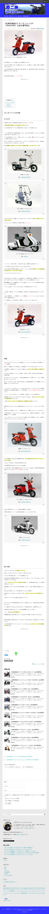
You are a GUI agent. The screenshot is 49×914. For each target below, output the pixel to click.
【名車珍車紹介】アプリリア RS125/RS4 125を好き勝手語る (19, 756)
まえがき (8, 103)
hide (11, 100)
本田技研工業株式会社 (26, 177)
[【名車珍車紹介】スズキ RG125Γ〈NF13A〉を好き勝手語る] (7, 699)
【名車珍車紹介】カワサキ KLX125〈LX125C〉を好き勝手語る (26, 721)
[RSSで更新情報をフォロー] (12, 661)
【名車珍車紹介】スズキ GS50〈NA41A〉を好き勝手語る (25, 737)
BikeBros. (26, 256)
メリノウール (29, 893)
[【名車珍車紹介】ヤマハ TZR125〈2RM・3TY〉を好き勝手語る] (7, 674)
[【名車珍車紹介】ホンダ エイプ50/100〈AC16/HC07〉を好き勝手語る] (7, 715)
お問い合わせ (19, 834)
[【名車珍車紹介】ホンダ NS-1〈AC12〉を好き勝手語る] (7, 707)
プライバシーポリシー (22, 910)
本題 (7, 105)
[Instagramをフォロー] (7, 661)
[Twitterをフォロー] (5, 661)
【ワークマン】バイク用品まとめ (29, 909)
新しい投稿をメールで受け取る (12, 800)
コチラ (28, 828)
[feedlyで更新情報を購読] (10, 661)
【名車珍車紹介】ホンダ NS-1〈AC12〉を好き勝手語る (24, 704)
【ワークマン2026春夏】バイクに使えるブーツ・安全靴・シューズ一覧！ (20, 850)
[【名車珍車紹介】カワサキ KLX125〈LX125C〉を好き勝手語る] (7, 724)
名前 (5, 781)
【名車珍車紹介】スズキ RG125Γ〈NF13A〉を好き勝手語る (25, 696)
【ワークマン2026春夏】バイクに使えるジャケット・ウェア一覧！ (18, 854)
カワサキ (25, 888)
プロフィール (38, 909)
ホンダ (35, 663)
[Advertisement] (24, 88)
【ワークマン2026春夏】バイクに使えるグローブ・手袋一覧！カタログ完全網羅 (21, 852)
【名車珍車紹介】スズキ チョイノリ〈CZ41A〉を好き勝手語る (26, 745)
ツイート (5, 860)
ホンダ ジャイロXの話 (9, 102)
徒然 (5, 866)
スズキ (11, 890)
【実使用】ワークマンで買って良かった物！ (14, 909)
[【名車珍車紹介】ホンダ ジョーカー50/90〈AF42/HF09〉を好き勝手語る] (7, 682)
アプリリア (8, 888)
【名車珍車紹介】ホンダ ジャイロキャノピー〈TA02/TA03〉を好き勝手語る (22, 759)
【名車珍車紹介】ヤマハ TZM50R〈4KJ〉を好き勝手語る (25, 689)
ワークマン (6, 870)
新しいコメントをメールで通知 (12, 798)
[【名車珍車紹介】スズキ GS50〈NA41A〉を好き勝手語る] (7, 740)
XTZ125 (6, 873)
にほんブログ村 (6, 900)
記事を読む (13, 676)
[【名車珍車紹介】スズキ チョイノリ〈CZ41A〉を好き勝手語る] (7, 748)
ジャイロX (39, 663)
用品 (5, 868)
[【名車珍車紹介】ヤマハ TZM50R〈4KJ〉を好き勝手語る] (7, 691)
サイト (5, 790)
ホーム (3, 909)
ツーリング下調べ (8, 875)
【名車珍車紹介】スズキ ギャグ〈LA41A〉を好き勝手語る (25, 729)
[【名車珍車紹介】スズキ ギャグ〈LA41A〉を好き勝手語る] (7, 732)
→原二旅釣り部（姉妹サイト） (10, 881)
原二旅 (26, 911)
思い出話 (8, 106)
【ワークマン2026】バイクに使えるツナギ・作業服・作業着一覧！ (18, 847)
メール (6, 786)
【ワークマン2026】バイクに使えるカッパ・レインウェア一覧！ (18, 849)
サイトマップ (44, 909)
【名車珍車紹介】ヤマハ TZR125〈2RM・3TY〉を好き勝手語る (26, 672)
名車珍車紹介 (41, 28)
